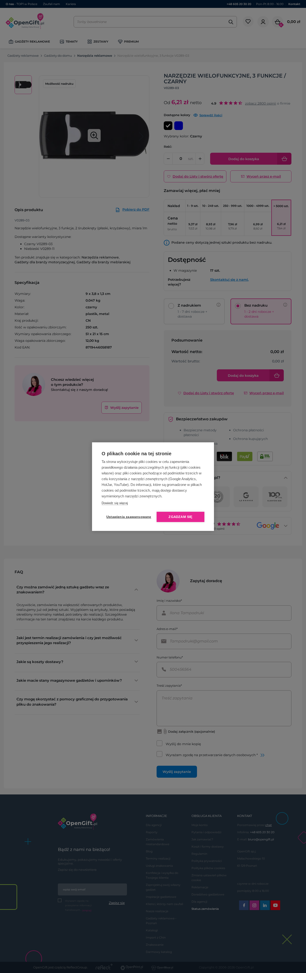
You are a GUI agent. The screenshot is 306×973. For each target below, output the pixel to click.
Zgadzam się (180, 517)
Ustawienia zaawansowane (127, 517)
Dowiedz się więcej (115, 503)
